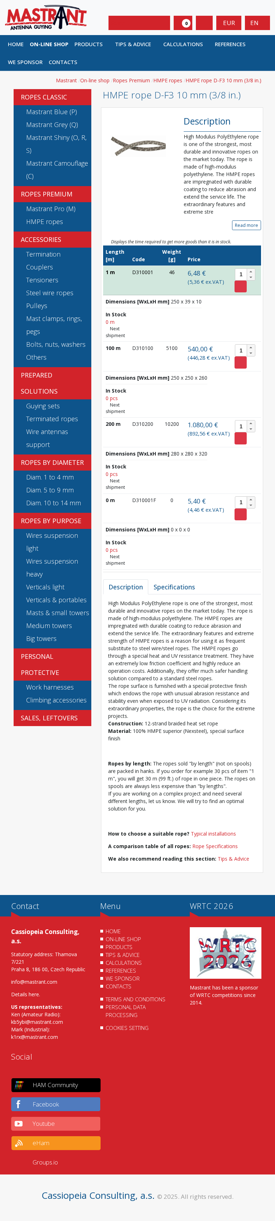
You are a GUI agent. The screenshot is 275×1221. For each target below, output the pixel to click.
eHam (41, 1143)
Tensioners (42, 280)
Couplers (39, 267)
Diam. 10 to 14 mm (53, 502)
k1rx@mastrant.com (34, 1036)
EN (255, 23)
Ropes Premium (46, 194)
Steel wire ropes (49, 292)
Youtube (44, 1123)
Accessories (41, 239)
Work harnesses (50, 687)
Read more (246, 225)
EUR (229, 23)
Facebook (46, 1104)
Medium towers (49, 625)
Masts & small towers (57, 612)
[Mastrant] (46, 17)
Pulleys (36, 305)
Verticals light (45, 587)
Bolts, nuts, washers (56, 344)
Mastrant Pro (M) (51, 208)
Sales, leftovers (49, 718)
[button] (92, 44)
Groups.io (45, 1162)
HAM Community (55, 1085)
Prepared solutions (39, 383)
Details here (25, 994)
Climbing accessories (56, 700)
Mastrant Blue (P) (51, 111)
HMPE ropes (44, 221)
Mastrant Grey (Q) (52, 124)
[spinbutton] (245, 274)
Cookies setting (127, 1027)
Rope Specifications (215, 846)
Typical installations (213, 833)
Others (36, 357)
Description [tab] (125, 587)
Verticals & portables (56, 599)
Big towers (41, 638)
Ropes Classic (44, 97)
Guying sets (43, 406)
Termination (43, 254)
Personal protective (40, 664)
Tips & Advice (233, 858)
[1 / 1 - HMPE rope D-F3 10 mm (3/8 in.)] (138, 145)
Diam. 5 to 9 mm (50, 490)
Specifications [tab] (174, 587)
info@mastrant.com (34, 981)
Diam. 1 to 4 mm (50, 477)
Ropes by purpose (51, 520)
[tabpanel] (182, 730)
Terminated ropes (52, 418)
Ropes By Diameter (52, 462)
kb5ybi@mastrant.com (37, 1021)
